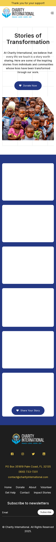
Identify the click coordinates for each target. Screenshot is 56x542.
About (32, 487)
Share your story (28, 410)
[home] (18, 13)
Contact (24, 492)
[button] (52, 13)
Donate (20, 487)
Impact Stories (42, 492)
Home (7, 487)
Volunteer (46, 487)
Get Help (10, 492)
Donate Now (28, 85)
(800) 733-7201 (28, 471)
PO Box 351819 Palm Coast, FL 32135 (28, 466)
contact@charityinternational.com (28, 477)
